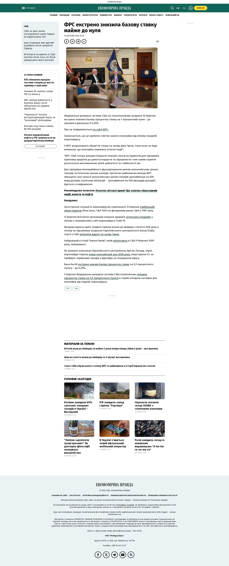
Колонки (75, 15)
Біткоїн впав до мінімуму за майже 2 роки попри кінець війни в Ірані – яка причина (111, 348)
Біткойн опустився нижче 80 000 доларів (38, 127)
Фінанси (118, 15)
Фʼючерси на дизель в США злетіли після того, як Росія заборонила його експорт (39, 57)
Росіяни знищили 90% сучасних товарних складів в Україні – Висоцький (78, 407)
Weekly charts (156, 15)
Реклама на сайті (60, 495)
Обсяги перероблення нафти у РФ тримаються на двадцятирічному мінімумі (39, 137)
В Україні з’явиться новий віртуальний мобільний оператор (113, 443)
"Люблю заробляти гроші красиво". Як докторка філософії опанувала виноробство (77, 446)
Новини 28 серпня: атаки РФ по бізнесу (38, 93)
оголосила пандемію (138, 216)
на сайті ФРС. (101, 129)
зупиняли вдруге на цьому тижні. (100, 234)
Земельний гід (172, 15)
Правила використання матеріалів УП (128, 495)
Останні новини (33, 75)
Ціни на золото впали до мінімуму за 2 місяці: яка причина (97, 357)
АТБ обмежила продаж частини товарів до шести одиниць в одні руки (39, 82)
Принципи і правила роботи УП (162, 495)
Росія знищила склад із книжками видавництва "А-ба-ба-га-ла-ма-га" (150, 444)
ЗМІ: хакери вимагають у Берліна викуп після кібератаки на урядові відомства (38, 104)
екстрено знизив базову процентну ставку (103, 264)
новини (53, 15)
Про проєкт (75, 495)
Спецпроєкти (130, 15)
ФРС (68, 288)
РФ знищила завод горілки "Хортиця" (112, 404)
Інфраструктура (90, 15)
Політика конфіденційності (96, 495)
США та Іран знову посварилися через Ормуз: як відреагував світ (39, 34)
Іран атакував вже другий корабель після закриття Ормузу (39, 45)
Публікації (64, 15)
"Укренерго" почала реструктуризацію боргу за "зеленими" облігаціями (39, 117)
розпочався (120, 240)
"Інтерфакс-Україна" (125, 505)
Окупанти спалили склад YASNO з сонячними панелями (148, 405)
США (76, 288)
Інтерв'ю (143, 15)
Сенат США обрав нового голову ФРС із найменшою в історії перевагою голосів (109, 365)
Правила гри (106, 15)
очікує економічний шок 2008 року (109, 254)
